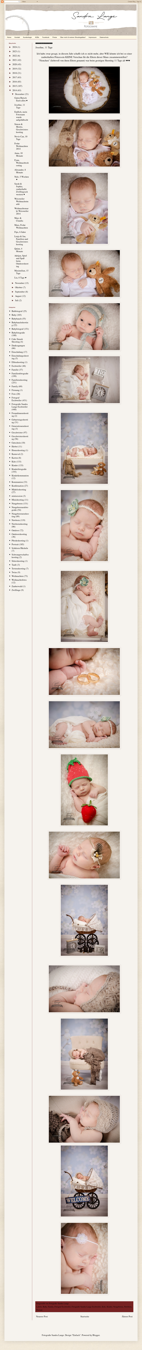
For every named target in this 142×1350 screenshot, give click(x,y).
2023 (14, 51)
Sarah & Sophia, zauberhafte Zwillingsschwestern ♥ (21, 189)
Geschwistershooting (20, 437)
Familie (15, 369)
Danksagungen (18, 345)
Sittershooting (18, 560)
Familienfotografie (20, 373)
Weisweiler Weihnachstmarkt (21, 201)
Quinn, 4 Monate (18, 250)
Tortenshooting (18, 568)
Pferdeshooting (18, 540)
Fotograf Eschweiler (62, 1306)
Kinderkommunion (20, 475)
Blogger (96, 1335)
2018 (14, 72)
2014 (14, 90)
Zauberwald (17, 586)
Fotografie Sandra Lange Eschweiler (86, 1306)
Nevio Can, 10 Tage (20, 138)
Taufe (14, 564)
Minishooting (18, 499)
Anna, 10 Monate (18, 154)
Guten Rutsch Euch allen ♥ (21, 99)
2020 (14, 64)
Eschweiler (17, 365)
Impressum (93, 37)
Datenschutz (104, 37)
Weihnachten (17, 576)
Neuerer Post (42, 1316)
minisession (17, 495)
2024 (14, 46)
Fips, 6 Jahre (20, 231)
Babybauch (17, 318)
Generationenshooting (20, 427)
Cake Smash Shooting (17, 340)
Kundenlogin (27, 37)
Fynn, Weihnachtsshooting (21, 163)
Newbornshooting (20, 523)
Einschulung (17, 351)
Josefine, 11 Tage (19, 106)
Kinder (109, 1306)
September (20, 291)
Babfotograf (17, 311)
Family (50, 1306)
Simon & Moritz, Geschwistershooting (21, 128)
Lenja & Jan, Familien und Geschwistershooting (21, 240)
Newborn (127, 1306)
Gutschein (16, 442)
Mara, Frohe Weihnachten (21, 226)
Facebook (45, 37)
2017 (14, 77)
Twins (14, 572)
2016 (14, 81)
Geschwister (17, 432)
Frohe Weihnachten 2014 (21, 146)
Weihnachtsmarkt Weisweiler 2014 (21, 211)
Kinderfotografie (19, 469)
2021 (14, 59)
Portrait (39, 1310)
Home (9, 37)
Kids (104, 1306)
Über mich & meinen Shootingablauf (72, 37)
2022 (14, 55)
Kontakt (17, 37)
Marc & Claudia (18, 219)
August (18, 295)
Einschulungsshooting (20, 357)
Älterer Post (127, 1316)
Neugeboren (118, 1306)
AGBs (37, 37)
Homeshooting (18, 450)
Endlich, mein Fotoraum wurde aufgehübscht (21, 115)
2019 (14, 68)
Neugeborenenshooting (20, 515)
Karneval (16, 453)
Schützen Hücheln (20, 548)
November (20, 282)
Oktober (19, 287)
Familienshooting (19, 379)
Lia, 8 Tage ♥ (20, 277)
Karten (15, 457)
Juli (17, 300)
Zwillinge (16, 590)
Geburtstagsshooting (20, 421)
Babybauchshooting (20, 324)
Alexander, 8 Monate (20, 171)
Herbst (15, 446)
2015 (14, 85)
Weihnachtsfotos (19, 579)
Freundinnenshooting (20, 414)
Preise (54, 37)
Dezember (20, 94)
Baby (45, 1306)
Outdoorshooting (19, 534)
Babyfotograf (17, 328)
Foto (14, 393)
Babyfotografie (18, 332)
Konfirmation (18, 485)
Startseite (84, 1316)
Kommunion (17, 481)
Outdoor (15, 530)
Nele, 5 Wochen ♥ (21, 178)
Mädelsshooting (19, 489)
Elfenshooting (18, 362)
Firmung (15, 390)
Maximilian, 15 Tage (21, 272)
